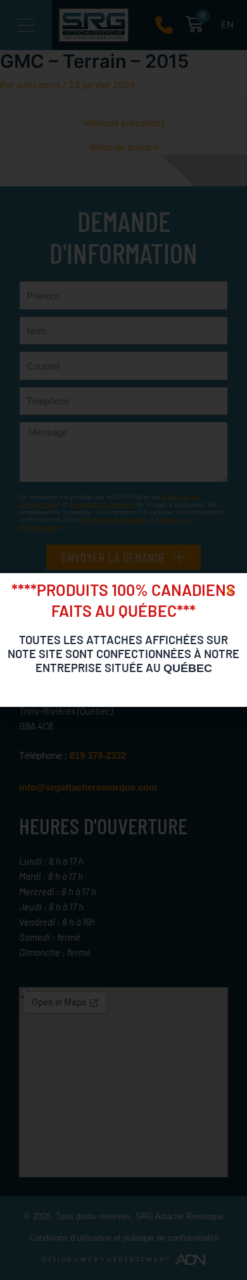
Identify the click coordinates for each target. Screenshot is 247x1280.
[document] (123, 640)
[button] (229, 590)
